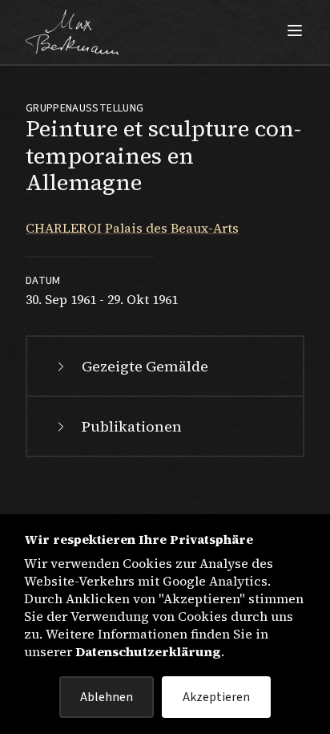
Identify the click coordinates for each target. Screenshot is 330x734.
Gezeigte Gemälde (145, 366)
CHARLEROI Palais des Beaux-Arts (132, 228)
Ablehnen (106, 697)
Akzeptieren (216, 697)
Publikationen (132, 426)
